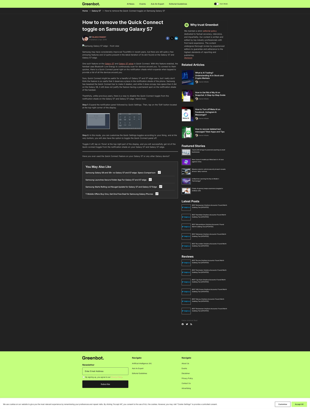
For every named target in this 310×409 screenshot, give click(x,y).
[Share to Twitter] (172, 38)
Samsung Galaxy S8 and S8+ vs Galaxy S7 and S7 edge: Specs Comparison (120, 172)
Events (143, 4)
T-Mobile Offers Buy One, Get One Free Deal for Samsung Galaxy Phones (119, 194)
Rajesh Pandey (99, 37)
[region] (155, 403)
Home (85, 11)
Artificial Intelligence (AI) (142, 363)
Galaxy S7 (96, 11)
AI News (131, 4)
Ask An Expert (157, 4)
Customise (282, 404)
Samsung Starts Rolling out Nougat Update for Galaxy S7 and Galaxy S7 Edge (121, 187)
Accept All (299, 404)
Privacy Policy (116, 377)
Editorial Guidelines (178, 4)
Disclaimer (186, 373)
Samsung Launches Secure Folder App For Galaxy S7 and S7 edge (116, 180)
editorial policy (210, 31)
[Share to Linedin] (176, 38)
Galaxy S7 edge (126, 63)
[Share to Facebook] (167, 38)
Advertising (186, 388)
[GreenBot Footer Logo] (93, 358)
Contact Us (186, 383)
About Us (185, 363)
